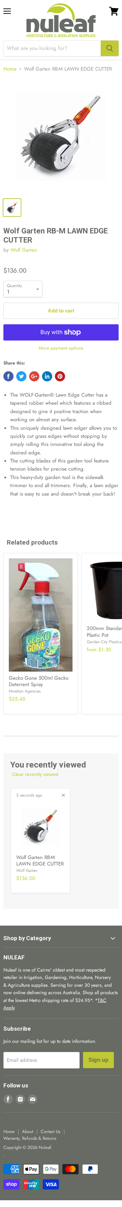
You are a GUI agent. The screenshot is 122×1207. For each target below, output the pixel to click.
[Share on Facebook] (8, 376)
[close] (63, 795)
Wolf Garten (24, 250)
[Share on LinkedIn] (47, 376)
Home (10, 69)
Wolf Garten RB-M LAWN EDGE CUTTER (40, 861)
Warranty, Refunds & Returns (29, 1138)
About (27, 1131)
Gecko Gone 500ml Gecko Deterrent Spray (38, 681)
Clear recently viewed (35, 774)
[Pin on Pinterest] (60, 376)
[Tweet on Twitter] (21, 376)
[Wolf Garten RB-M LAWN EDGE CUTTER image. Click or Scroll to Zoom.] (61, 136)
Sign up (98, 1060)
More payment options (61, 348)
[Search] (110, 48)
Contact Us (50, 1131)
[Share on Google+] (34, 376)
